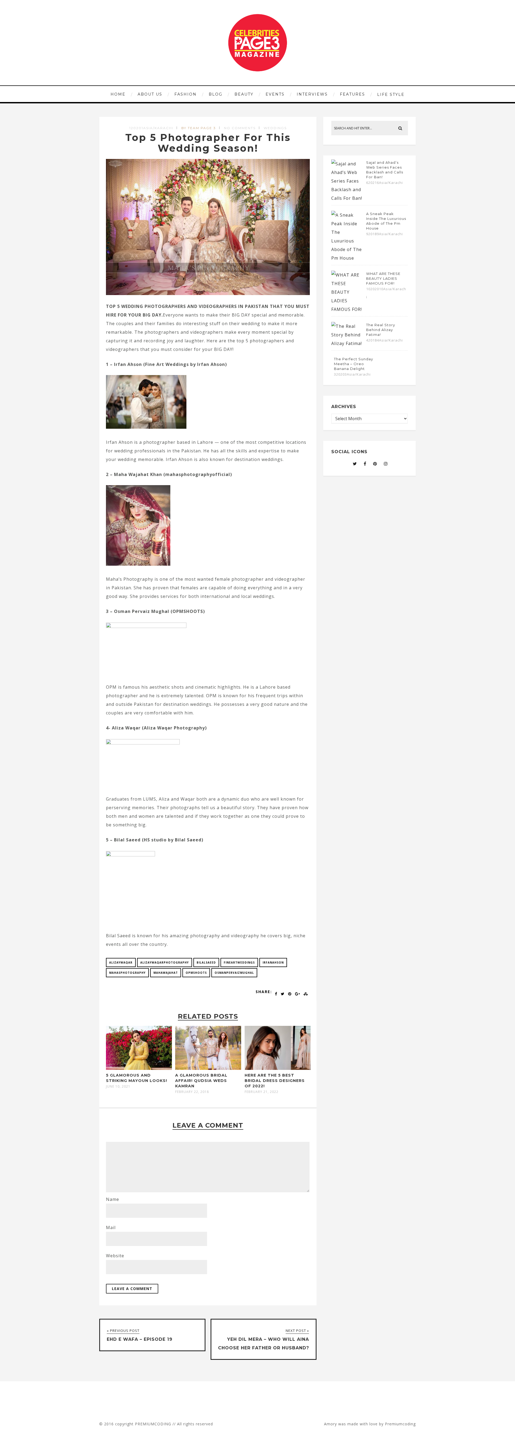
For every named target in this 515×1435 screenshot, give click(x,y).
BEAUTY (243, 94)
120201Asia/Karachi (151, 128)
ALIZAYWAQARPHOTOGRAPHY (164, 962)
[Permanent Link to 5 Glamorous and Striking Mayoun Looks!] (139, 1068)
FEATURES (352, 94)
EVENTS (275, 94)
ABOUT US (150, 94)
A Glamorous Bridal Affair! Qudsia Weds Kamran (201, 1080)
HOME (118, 94)
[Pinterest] (375, 464)
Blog (215, 94)
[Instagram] (386, 464)
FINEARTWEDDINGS (239, 962)
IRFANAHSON (273, 962)
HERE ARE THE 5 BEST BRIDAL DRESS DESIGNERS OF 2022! (275, 1080)
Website (115, 1256)
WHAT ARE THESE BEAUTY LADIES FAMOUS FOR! (383, 278)
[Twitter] (355, 464)
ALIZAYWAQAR (121, 962)
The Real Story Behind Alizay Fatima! (380, 330)
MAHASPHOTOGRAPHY (127, 973)
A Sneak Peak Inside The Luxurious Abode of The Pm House (386, 221)
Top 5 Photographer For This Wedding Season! (208, 143)
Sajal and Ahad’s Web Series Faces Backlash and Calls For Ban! (384, 169)
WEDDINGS (275, 128)
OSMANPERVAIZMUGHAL (234, 973)
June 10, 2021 (118, 1086)
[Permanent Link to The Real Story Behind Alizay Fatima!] (347, 343)
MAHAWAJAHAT (165, 973)
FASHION (185, 94)
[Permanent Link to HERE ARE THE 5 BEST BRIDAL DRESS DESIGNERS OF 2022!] (278, 1068)
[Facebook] (365, 464)
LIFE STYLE (390, 94)
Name (112, 1199)
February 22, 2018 (192, 1092)
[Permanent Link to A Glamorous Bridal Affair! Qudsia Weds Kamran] (208, 1068)
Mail (111, 1227)
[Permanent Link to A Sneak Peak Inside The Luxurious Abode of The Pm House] (347, 258)
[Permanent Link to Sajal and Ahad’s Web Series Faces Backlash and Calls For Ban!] (347, 198)
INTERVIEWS (312, 94)
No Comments (240, 128)
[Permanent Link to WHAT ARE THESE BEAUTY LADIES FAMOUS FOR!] (347, 309)
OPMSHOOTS (196, 973)
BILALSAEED (206, 962)
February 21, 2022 (261, 1092)
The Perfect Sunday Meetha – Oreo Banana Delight (353, 364)
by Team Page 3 (198, 128)
